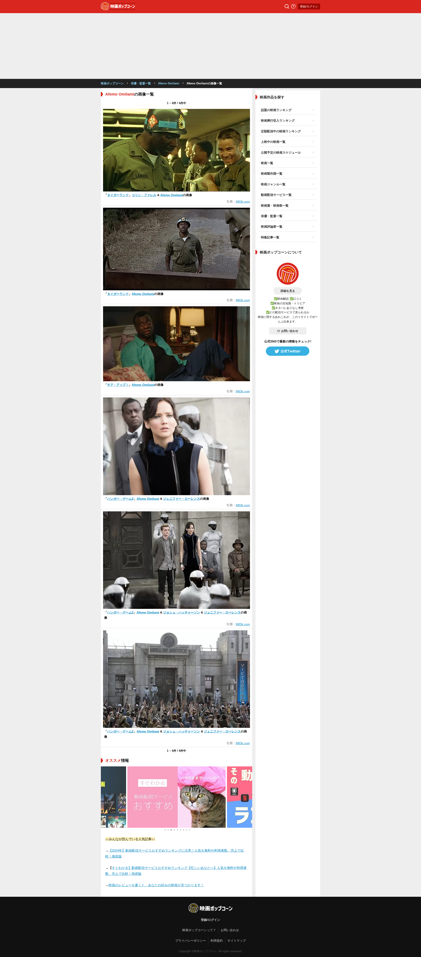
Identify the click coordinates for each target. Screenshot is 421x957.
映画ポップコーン (112, 83)
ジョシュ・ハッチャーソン (181, 612)
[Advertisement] (210, 46)
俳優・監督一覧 (141, 83)
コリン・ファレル (144, 195)
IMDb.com (243, 201)
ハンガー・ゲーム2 (120, 498)
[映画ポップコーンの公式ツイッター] (288, 351)
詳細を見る (288, 290)
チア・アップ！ (118, 384)
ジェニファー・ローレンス (181, 498)
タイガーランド (118, 195)
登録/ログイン (309, 6)
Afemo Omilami (168, 83)
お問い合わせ (289, 331)
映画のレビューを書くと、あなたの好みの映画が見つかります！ (156, 885)
